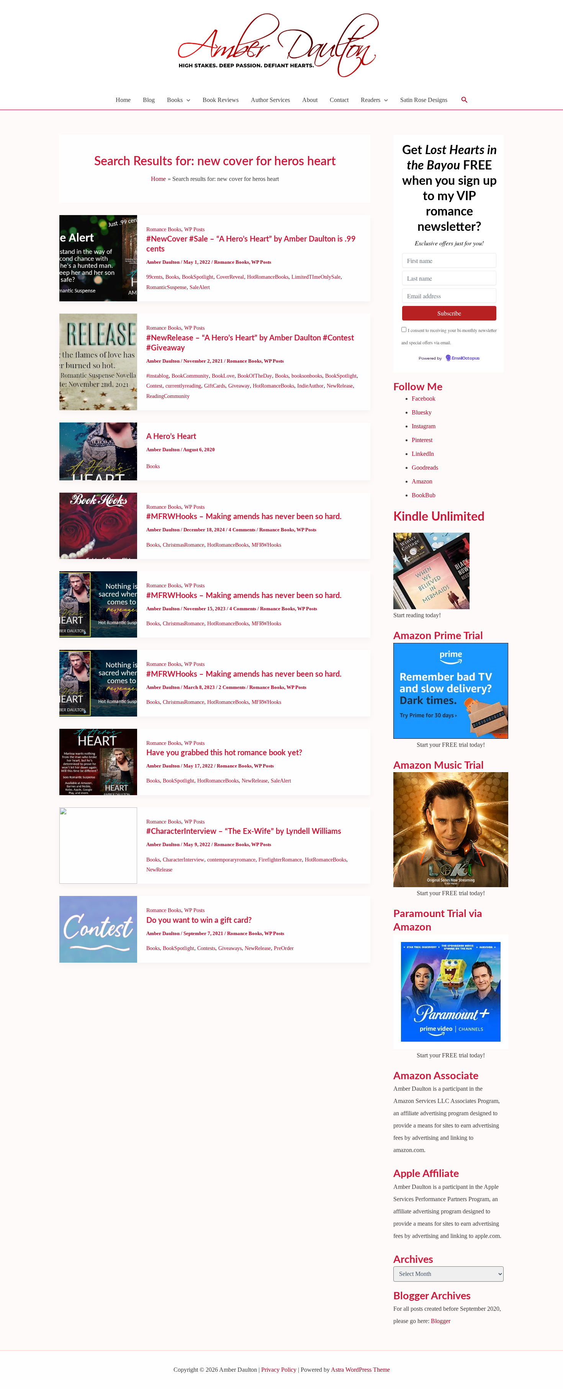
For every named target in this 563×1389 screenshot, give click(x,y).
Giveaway (239, 386)
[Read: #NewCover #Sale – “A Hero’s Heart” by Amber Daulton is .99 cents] (98, 257)
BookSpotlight (197, 277)
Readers (370, 100)
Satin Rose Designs (423, 100)
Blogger (440, 1321)
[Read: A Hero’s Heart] (98, 450)
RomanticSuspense (166, 287)
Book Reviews (221, 100)
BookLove (223, 376)
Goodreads (425, 467)
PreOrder (284, 948)
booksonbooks (306, 376)
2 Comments (232, 687)
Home (123, 100)
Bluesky (422, 412)
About (310, 100)
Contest (154, 386)
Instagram (423, 426)
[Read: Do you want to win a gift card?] (98, 928)
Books (175, 100)
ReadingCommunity (168, 396)
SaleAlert (200, 287)
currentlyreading (183, 386)
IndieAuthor (310, 386)
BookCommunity (190, 376)
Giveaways (230, 948)
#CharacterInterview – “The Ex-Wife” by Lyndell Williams (243, 831)
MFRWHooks (266, 545)
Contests (206, 948)
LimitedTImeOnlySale (315, 277)
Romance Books (163, 229)
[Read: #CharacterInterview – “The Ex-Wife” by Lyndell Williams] (98, 845)
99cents (154, 277)
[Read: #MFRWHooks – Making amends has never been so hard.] (98, 525)
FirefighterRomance (280, 860)
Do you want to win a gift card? (199, 920)
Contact (339, 100)
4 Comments (242, 530)
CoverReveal (230, 277)
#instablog (157, 376)
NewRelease (340, 386)
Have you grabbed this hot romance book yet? (224, 753)
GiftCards (214, 386)
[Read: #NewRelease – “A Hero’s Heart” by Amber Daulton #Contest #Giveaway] (98, 361)
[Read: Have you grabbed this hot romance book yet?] (98, 761)
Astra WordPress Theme (360, 1369)
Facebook (423, 398)
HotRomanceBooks (267, 277)
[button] (186, 100)
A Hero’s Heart (171, 437)
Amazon (422, 481)
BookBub (423, 495)
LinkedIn (423, 453)
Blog (149, 100)
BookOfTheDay (254, 376)
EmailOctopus (466, 358)
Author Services (270, 100)
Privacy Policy (278, 1369)
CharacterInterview (183, 860)
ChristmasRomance (183, 545)
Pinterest (422, 440)
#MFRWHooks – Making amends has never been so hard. (244, 517)
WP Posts (194, 229)
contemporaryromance (231, 860)
